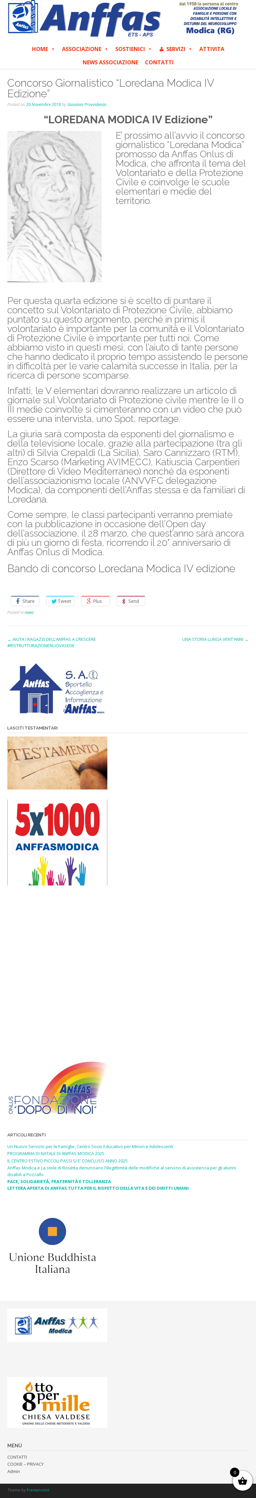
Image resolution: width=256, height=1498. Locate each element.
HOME (40, 49)
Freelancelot (38, 1489)
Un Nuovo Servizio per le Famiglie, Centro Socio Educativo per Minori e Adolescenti (90, 1146)
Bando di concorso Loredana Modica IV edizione (121, 568)
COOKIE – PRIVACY (25, 1464)
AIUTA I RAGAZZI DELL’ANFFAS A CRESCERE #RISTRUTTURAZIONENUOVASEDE (51, 642)
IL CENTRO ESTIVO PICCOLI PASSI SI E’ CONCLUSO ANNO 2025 (67, 1161)
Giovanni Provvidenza (86, 104)
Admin (13, 1471)
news (29, 612)
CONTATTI (159, 62)
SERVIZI (175, 49)
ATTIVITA (211, 49)
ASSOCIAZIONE (81, 49)
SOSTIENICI (130, 49)
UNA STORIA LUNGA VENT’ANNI (215, 639)
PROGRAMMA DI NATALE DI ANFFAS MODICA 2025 (55, 1153)
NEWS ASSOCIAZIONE (110, 62)
